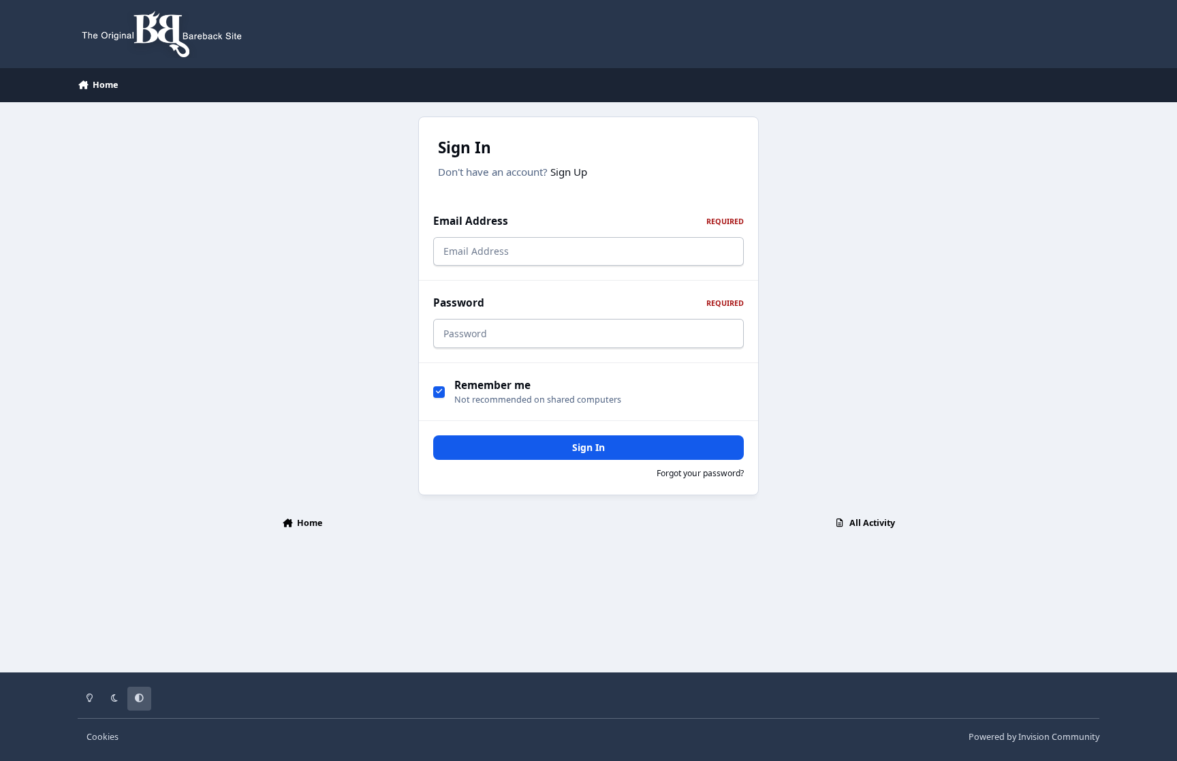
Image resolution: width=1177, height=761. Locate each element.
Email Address (588, 221)
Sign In (588, 447)
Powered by (1034, 737)
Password (588, 303)
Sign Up (568, 171)
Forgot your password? (700, 473)
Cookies (103, 737)
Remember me (492, 385)
